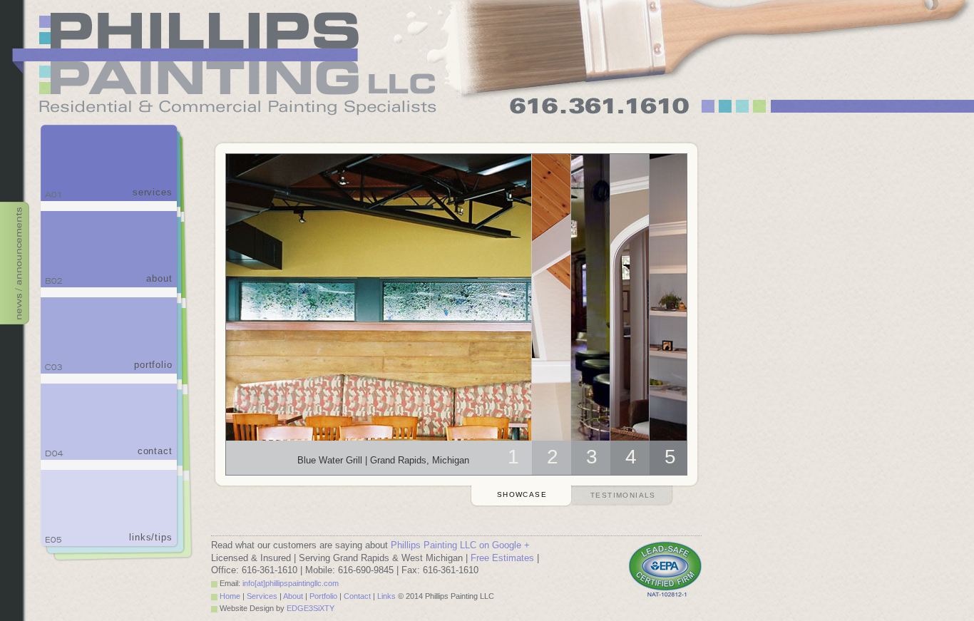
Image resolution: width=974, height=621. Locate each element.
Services (153, 192)
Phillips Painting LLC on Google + (460, 545)
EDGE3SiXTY (310, 608)
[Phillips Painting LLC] (237, 122)
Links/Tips (151, 537)
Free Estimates (502, 558)
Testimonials (623, 495)
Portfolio (153, 364)
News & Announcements (14, 263)
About (159, 278)
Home (230, 596)
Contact (155, 451)
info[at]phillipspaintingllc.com (290, 583)
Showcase (522, 494)
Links (386, 596)
